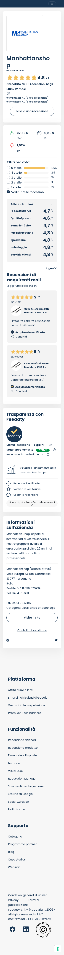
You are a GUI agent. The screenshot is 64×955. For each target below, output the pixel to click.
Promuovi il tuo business (24, 713)
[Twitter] (56, 640)
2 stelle (16, 182)
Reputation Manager (22, 779)
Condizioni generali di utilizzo (27, 895)
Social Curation (18, 802)
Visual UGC (15, 771)
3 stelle (16, 178)
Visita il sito (32, 618)
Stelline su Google (20, 794)
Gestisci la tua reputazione (26, 705)
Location (14, 763)
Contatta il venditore (32, 630)
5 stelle (16, 168)
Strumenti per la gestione (26, 786)
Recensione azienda (22, 740)
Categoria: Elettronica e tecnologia (30, 608)
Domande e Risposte (22, 755)
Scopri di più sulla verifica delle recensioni (32, 502)
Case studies (17, 859)
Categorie (15, 836)
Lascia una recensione (32, 111)
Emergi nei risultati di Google (27, 698)
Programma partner (22, 844)
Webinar (14, 867)
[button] (32, 470)
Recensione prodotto (23, 748)
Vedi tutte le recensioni (27, 192)
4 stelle (16, 173)
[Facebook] (7, 640)
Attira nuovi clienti (20, 690)
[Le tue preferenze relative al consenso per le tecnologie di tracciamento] (57, 948)
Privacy (13, 900)
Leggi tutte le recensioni (22, 286)
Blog (11, 852)
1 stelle (16, 187)
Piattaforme (16, 809)
